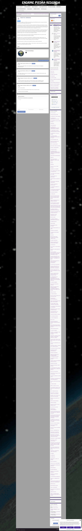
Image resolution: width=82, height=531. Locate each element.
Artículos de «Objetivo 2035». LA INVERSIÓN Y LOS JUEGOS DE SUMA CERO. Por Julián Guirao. (55, 267)
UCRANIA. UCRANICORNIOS (55, 147)
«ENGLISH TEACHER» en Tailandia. (55, 314)
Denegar (70, 527)
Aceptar (63, 527)
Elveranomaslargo (56, 50)
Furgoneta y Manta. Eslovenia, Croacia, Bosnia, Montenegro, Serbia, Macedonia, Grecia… (55, 340)
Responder (33, 63)
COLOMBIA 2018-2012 (54, 221)
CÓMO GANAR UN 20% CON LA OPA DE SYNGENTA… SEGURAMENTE (55, 262)
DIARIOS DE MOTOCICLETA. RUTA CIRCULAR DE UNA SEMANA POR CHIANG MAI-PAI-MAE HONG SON (55, 206)
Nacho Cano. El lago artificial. (54, 371)
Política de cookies (69, 529)
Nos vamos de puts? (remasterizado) (55, 264)
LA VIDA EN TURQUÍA (54, 330)
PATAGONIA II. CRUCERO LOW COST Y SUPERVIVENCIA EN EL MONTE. (55, 448)
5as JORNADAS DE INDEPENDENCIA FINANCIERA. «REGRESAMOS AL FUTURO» (55, 128)
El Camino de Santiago (51, 6)
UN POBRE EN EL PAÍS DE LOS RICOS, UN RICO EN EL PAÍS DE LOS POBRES (55, 420)
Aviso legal (73, 529)
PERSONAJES (58, 6)
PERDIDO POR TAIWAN (54, 363)
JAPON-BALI (52, 123)
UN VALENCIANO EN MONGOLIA (55, 476)
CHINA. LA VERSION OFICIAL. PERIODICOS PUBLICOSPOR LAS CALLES (55, 494)
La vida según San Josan (43, 6)
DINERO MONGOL (53, 467)
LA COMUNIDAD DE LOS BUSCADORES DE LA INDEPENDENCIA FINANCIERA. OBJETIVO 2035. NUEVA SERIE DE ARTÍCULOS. (55, 279)
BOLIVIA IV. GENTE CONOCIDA (55, 84)
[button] (80, 520)
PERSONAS (52, 164)
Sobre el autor (52, 71)
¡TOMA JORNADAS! (53, 125)
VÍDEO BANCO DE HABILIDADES (55, 155)
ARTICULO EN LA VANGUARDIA (55, 463)
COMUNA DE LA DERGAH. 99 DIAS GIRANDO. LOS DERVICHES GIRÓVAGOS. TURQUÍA (55, 336)
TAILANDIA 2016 (53, 244)
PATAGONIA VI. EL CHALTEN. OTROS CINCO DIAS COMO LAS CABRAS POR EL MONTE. (55, 435)
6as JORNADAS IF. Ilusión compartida (57, 51)
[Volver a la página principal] (41, 3)
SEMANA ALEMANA (53, 402)
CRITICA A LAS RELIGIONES (55, 85)
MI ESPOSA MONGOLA (54, 469)
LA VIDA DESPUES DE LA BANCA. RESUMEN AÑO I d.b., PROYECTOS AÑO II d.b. (55, 369)
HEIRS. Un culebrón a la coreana (55, 385)
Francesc (21, 78)
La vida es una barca (53, 112)
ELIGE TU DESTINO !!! (54, 461)
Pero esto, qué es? (20, 6)
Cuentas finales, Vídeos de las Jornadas (55, 145)
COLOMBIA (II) (53, 455)
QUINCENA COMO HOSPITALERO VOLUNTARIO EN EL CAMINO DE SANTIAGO (55, 412)
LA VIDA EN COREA (53, 77)
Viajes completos (35, 6)
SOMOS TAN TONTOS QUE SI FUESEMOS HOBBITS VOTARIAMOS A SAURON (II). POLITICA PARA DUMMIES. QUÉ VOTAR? (55, 288)
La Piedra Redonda (27, 6)
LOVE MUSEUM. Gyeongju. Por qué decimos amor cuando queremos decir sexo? (55, 388)
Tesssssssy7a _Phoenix (56, 41)
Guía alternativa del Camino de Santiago (55, 348)
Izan (21, 70)
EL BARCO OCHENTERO (54, 74)
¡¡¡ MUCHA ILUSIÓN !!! (54, 149)
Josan (21, 85)
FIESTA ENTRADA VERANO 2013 (55, 82)
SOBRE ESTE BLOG (53, 491)
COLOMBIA (52, 453)
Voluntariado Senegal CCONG (54, 114)
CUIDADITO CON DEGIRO (54, 230)
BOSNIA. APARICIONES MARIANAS (55, 79)
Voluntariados (29, 8)
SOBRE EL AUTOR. (37, 8)
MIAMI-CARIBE (53, 223)
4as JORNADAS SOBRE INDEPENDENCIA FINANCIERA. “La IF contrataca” (55, 137)
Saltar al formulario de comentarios (43, 60)
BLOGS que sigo (44, 8)
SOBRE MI (52, 157)
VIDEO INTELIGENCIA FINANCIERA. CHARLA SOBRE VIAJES (55, 160)
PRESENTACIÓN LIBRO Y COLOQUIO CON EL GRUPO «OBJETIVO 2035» (54, 237)
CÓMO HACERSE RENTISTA (21, 8)
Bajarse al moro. (53, 319)
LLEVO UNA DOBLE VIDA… (54, 139)
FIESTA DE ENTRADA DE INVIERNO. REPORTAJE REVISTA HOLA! (55, 322)
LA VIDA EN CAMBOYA (54, 282)
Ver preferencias (77, 527)
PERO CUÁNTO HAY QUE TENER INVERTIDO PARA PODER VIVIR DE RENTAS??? (55, 326)
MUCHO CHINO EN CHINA (54, 485)
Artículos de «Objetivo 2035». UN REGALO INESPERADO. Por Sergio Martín (55, 270)
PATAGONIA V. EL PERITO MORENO (56, 438)
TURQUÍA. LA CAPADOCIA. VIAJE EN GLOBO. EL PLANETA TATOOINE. (55, 333)
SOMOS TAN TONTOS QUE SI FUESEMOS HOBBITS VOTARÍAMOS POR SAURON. (55, 355)
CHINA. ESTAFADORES (54, 487)
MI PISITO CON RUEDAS (54, 352)
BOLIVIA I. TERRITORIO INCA (55, 430)
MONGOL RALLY (53, 483)
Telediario (52, 162)
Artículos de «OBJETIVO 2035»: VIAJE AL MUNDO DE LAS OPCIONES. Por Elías (55, 274)
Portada (17, 10)
